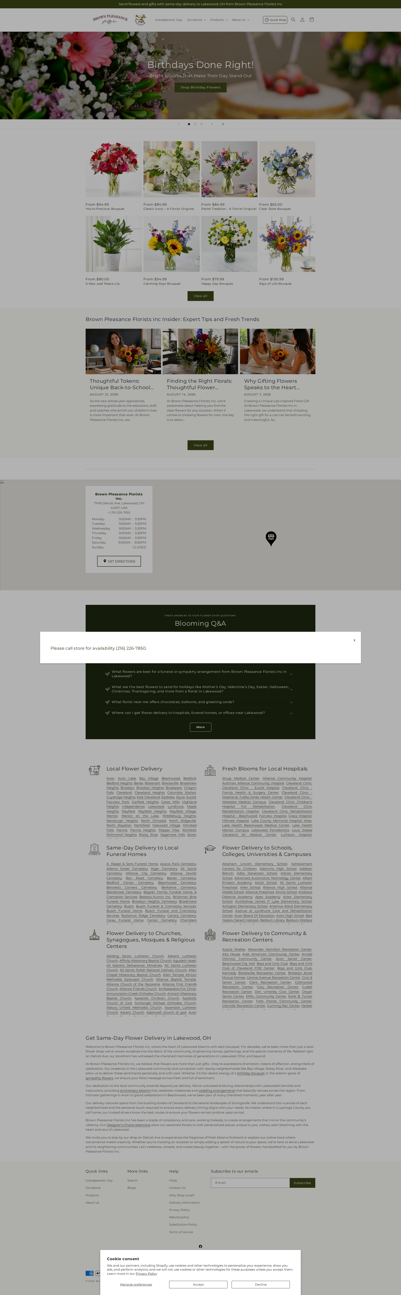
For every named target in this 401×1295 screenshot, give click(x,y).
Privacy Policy (146, 1274)
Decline (261, 1284)
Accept (198, 1284)
